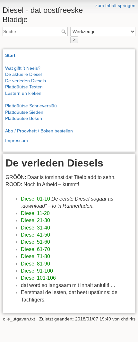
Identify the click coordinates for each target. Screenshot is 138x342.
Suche (64, 31)
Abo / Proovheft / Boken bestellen (39, 130)
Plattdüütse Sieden (24, 112)
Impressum (16, 140)
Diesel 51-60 (35, 242)
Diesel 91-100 (37, 271)
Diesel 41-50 (35, 235)
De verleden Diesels (25, 80)
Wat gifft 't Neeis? (22, 68)
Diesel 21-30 (35, 220)
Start (10, 55)
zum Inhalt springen (115, 5)
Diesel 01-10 (35, 199)
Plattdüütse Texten (24, 86)
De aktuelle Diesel (23, 74)
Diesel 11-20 (35, 213)
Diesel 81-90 (35, 263)
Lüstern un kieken (23, 93)
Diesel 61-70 (35, 249)
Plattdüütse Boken (23, 118)
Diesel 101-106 (38, 278)
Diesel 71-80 (35, 256)
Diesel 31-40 (35, 227)
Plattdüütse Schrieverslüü (31, 105)
